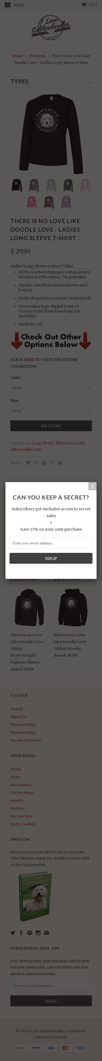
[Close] (92, 486)
